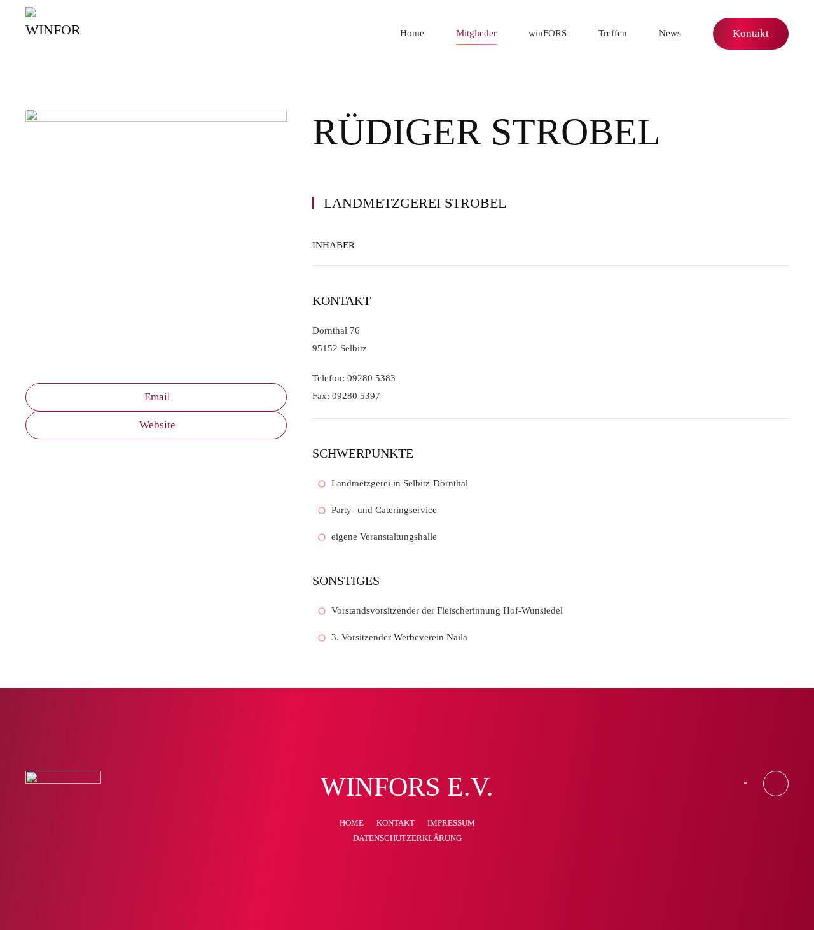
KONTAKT (395, 823)
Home (412, 33)
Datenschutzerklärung (407, 838)
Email (157, 397)
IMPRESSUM (451, 823)
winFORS (547, 33)
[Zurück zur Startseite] (52, 33)
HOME (352, 823)
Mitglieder (476, 33)
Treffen (612, 33)
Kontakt (751, 33)
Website (157, 425)
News (670, 33)
